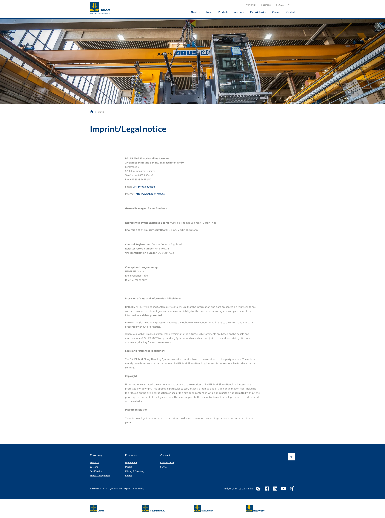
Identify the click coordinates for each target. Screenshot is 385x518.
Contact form (167, 462)
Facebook (267, 489)
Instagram (258, 489)
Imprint (127, 488)
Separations (131, 462)
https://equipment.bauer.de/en (203, 506)
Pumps (128, 475)
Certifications (96, 471)
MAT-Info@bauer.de (143, 186)
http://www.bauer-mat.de (150, 194)
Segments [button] (266, 4)
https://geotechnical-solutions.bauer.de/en (153, 508)
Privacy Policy (138, 488)
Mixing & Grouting (134, 471)
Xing (292, 489)
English (280, 4)
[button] (283, 4)
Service (164, 466)
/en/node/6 (96, 506)
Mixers (128, 466)
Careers (94, 466)
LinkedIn (275, 489)
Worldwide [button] (251, 4)
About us (94, 462)
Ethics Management (100, 475)
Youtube (284, 489)
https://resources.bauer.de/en (255, 506)
